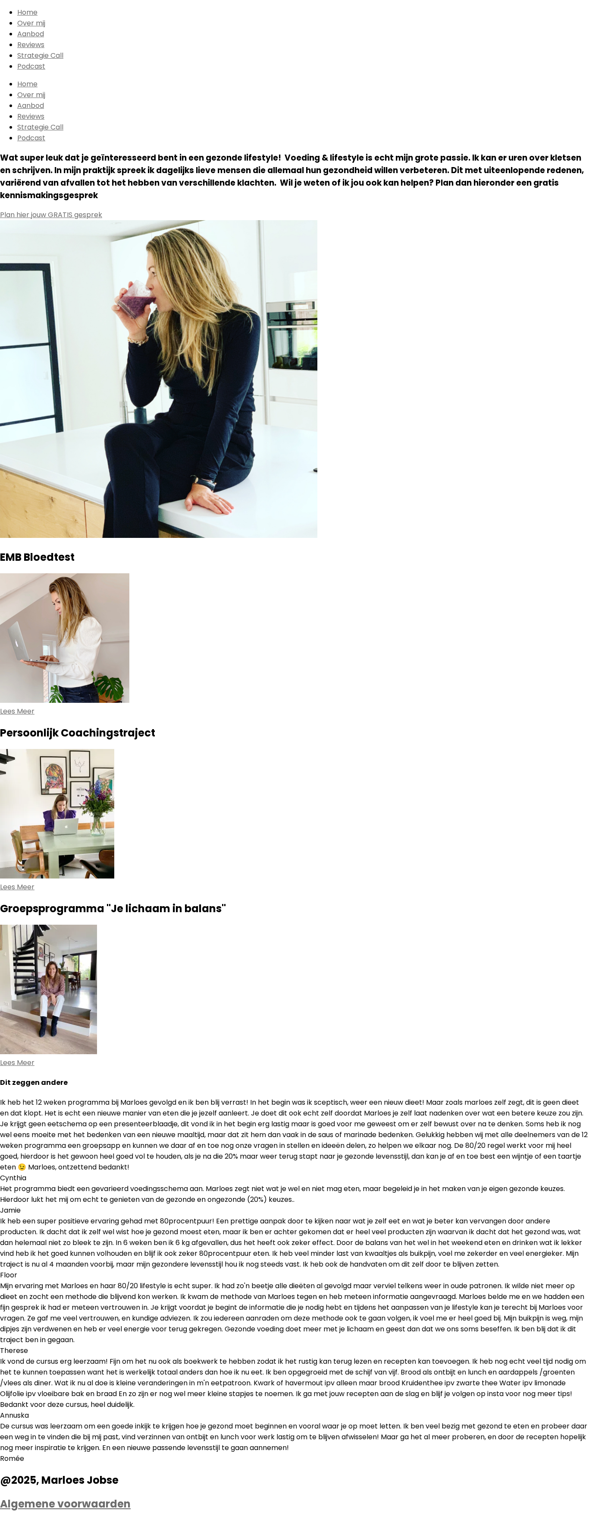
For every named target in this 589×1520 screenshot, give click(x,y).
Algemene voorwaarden (65, 1504)
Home (27, 12)
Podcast (31, 66)
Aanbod (30, 34)
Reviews (30, 45)
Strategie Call (40, 55)
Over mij (31, 23)
